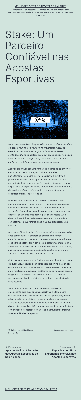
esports (15, 333)
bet (71, 330)
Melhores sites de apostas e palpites (40, 6)
